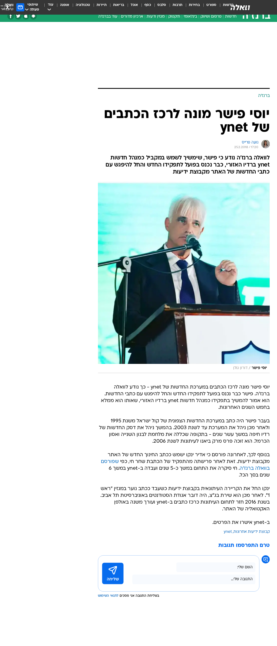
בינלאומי (190, 16)
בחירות (194, 5)
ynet (228, 532)
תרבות (177, 5)
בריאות (118, 5)
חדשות (230, 16)
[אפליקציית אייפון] (25, 16)
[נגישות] (7, 7)
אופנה (64, 5)
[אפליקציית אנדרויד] (33, 16)
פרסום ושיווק (211, 16)
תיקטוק (174, 16)
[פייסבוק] (10, 16)
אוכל (134, 5)
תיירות (102, 5)
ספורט (211, 5)
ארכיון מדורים (132, 16)
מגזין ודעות (156, 16)
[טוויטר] (18, 16)
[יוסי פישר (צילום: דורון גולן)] (184, 277)
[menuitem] (208, 7)
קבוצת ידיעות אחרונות (251, 532)
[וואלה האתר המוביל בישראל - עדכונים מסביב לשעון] (240, 7)
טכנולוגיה (83, 5)
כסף (147, 5)
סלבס (161, 5)
